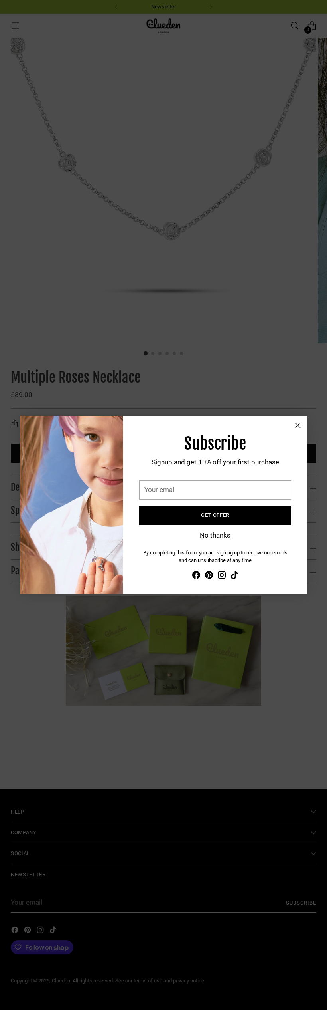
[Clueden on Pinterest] (209, 576)
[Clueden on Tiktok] (234, 576)
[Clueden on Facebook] (196, 576)
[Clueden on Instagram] (222, 576)
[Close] (298, 425)
